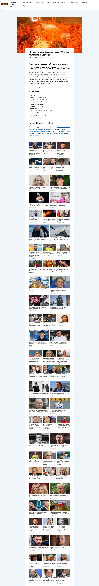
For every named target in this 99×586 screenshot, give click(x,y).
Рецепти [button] (38, 2)
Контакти (84, 2)
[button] (42, 2)
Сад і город (26, 6)
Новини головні (28, 2)
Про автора (74, 2)
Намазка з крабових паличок (48, 133)
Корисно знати (63, 2)
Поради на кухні (50, 2)
